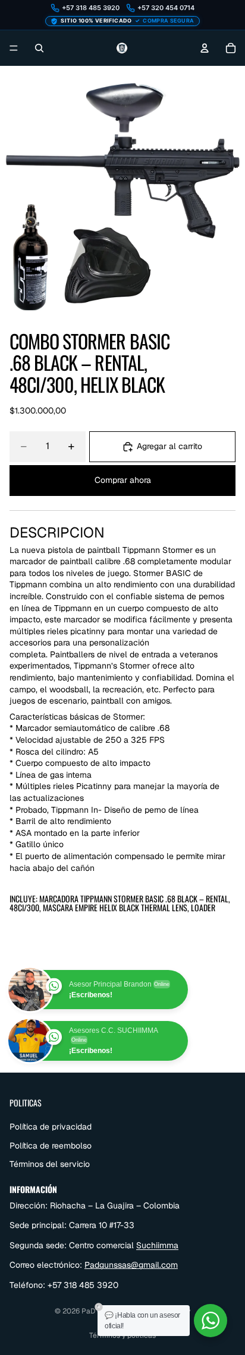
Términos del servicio (50, 1164)
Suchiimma (157, 1244)
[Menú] (13, 48)
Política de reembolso (51, 1145)
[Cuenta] (204, 48)
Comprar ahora (123, 480)
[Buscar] (39, 48)
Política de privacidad (51, 1126)
